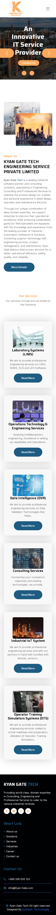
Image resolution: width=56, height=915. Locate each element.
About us (11, 831)
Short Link (12, 823)
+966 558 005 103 (18, 879)
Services (11, 841)
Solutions (11, 836)
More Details (19, 267)
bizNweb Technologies (35, 909)
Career (10, 851)
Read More (28, 378)
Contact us (12, 856)
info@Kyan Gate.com (20, 888)
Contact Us (28, 62)
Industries (12, 846)
